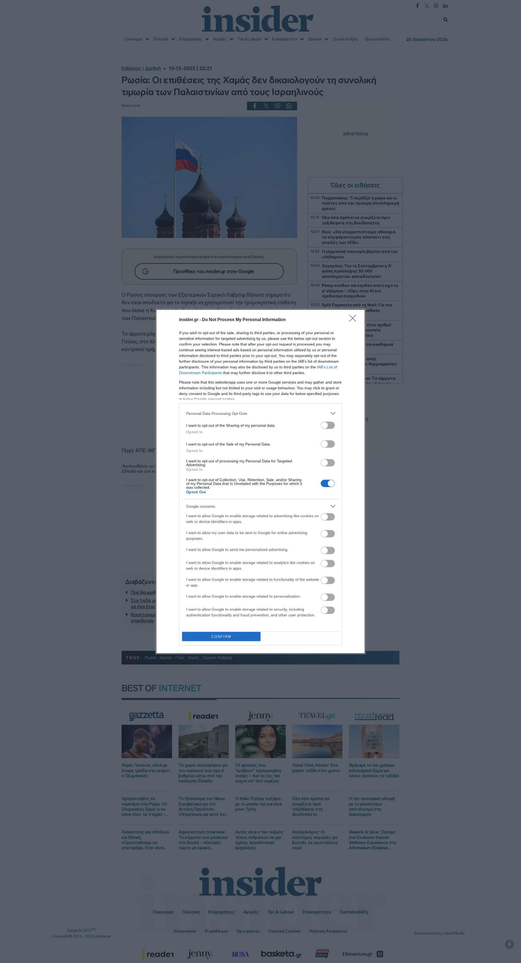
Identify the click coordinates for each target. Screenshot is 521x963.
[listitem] (260, 413)
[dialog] (260, 481)
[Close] (354, 320)
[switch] (328, 425)
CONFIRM (221, 637)
